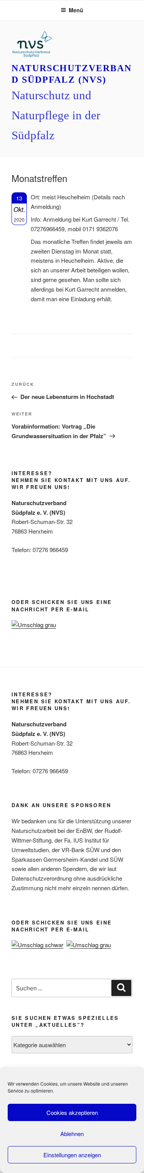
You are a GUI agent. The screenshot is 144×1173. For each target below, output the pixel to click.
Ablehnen (72, 1134)
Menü (76, 10)
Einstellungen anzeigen (72, 1155)
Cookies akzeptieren (72, 1112)
